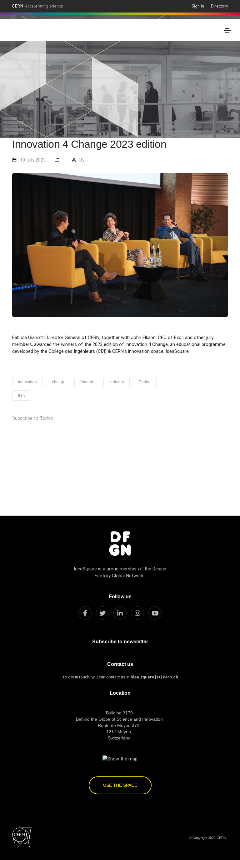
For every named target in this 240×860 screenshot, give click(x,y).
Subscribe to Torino (32, 418)
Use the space (120, 785)
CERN (37, 6)
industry (116, 381)
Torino (145, 381)
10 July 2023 (33, 160)
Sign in (198, 6)
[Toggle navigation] (227, 30)
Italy (21, 395)
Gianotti (87, 381)
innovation (27, 381)
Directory (219, 6)
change (58, 381)
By (81, 160)
